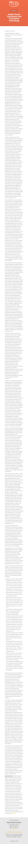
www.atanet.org (14, 828)
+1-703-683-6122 (15, 827)
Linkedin (14, 813)
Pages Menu (14, 10)
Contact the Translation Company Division (14, 832)
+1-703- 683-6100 (14, 826)
